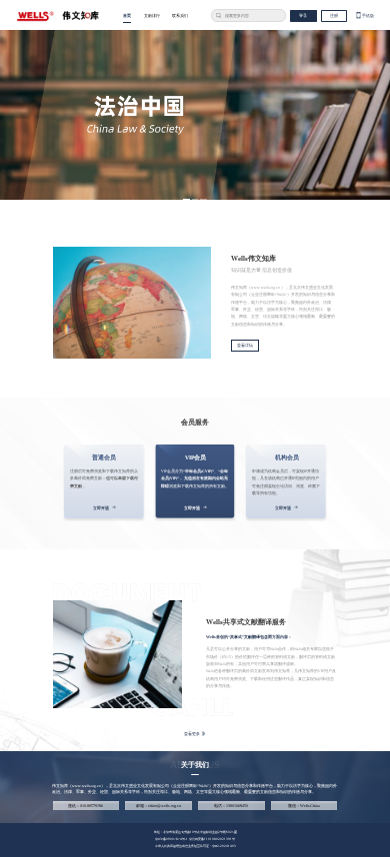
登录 (303, 15)
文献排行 (152, 16)
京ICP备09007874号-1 (172, 839)
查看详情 (245, 346)
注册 (334, 15)
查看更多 (192, 733)
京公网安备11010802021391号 (212, 839)
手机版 (368, 15)
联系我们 (180, 16)
